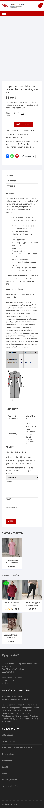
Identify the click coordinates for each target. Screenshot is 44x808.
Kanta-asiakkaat (8, 741)
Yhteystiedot (7, 735)
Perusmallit (17, 137)
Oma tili (5, 767)
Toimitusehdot (8, 754)
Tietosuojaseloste (9, 780)
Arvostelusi (11, 473)
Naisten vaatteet (19, 134)
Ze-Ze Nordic (23, 144)
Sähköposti (11, 508)
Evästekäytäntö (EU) (10, 786)
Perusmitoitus (23, 147)
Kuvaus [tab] (10, 176)
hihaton (34, 141)
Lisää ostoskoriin (23, 124)
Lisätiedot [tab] (11, 181)
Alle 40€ (27, 141)
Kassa (4, 773)
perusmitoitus (11, 144)
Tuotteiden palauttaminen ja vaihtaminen (19, 748)
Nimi (8, 499)
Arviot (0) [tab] (11, 186)
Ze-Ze (32, 147)
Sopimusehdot (8, 760)
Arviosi (9, 481)
